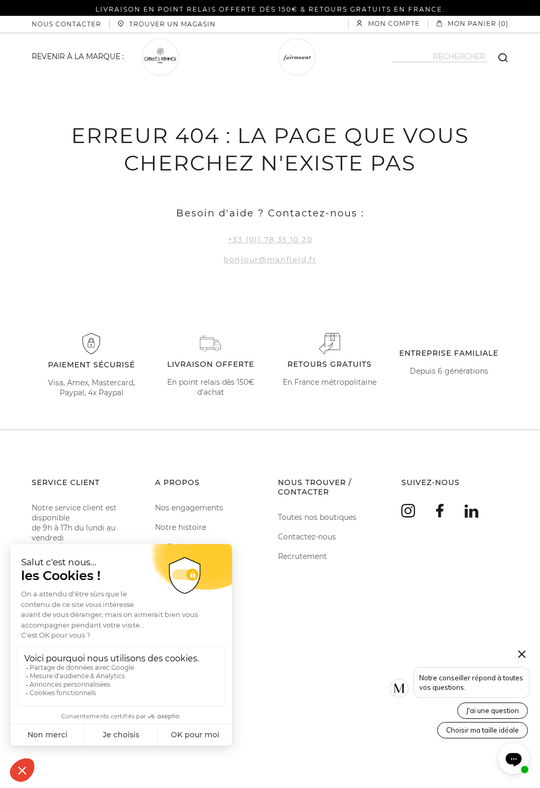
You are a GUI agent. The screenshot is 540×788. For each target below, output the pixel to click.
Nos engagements (189, 507)
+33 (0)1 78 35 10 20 (270, 239)
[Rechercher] (497, 57)
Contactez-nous (307, 537)
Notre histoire (180, 527)
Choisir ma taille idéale (482, 730)
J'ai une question (492, 710)
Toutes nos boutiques (317, 517)
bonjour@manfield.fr (270, 259)
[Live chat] (513, 758)
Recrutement (302, 556)
